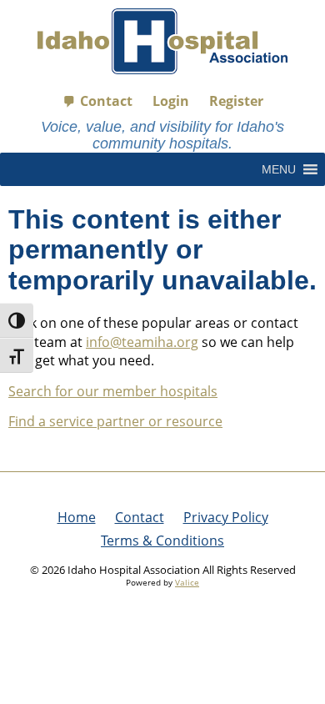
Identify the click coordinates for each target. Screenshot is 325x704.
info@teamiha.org (142, 342)
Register (236, 101)
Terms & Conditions (162, 540)
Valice (187, 582)
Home (77, 517)
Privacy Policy (225, 517)
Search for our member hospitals (113, 391)
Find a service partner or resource (115, 421)
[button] (279, 169)
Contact (106, 101)
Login (170, 101)
